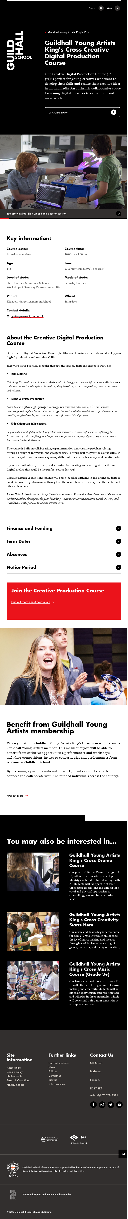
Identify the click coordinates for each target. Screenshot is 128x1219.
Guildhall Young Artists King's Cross (69, 32)
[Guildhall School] (27, 8)
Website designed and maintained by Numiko (46, 1194)
